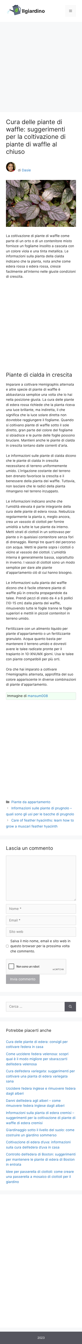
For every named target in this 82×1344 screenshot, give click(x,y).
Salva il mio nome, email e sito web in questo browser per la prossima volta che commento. (40, 946)
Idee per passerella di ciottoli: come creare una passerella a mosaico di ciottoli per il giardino (40, 1177)
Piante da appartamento (30, 802)
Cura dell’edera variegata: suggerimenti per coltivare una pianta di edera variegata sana (40, 1076)
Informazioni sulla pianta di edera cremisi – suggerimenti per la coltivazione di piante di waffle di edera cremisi (40, 1118)
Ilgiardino (33, 11)
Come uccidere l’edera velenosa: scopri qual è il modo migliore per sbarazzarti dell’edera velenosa (37, 1059)
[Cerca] (70, 1006)
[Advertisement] (41, 65)
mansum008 (38, 696)
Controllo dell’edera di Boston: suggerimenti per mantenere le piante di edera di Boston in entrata (41, 1159)
